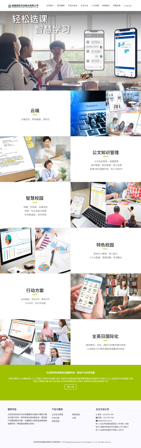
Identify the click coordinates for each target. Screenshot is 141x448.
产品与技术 (72, 6)
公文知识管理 (57, 415)
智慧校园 (76, 415)
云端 (74, 418)
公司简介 (50, 6)
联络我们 (106, 6)
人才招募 (95, 6)
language (128, 6)
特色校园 (55, 421)
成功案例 (61, 6)
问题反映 (117, 6)
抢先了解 (70, 387)
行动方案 (55, 418)
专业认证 (84, 6)
